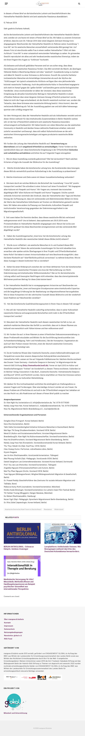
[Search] (79, 3)
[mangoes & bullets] (42, 3)
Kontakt (7, 623)
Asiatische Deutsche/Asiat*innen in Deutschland (23, 509)
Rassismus (48, 509)
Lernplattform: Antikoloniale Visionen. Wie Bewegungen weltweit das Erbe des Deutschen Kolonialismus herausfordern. (62, 549)
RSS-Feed (8, 639)
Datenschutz (9, 629)
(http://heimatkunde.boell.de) (35, 365)
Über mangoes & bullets (14, 619)
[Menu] (6, 3)
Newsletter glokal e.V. (13, 635)
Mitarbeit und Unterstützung (15, 713)
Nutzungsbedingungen (13, 632)
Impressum (8, 626)
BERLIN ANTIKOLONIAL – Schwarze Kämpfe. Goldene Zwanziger (19, 548)
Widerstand (58, 509)
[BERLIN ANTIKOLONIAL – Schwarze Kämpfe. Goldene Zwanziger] (22, 533)
